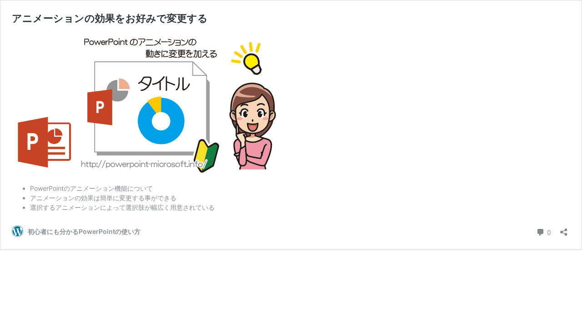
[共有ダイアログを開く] (563, 229)
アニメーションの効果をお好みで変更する (110, 18)
